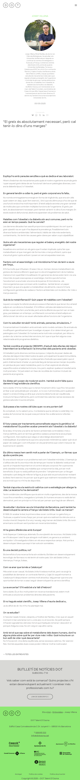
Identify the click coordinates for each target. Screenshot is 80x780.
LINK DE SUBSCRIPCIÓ (40, 697)
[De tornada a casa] (11, 5)
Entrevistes (57, 712)
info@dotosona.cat (40, 735)
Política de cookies (36, 774)
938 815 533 (40, 732)
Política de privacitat (57, 774)
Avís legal (18, 774)
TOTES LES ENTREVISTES (17, 654)
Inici (49, 712)
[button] (76, 5)
